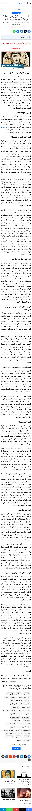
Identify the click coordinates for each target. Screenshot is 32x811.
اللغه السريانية (14, 727)
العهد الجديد (26, 720)
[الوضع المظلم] (27, 3)
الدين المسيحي (25, 707)
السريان (13, 710)
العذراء (12, 714)
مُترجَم (13, 9)
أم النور (18, 694)
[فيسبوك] (29, 31)
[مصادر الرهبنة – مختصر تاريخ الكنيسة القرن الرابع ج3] (8, 774)
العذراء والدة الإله (14, 717)
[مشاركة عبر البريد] (3, 756)
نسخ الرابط (16, 748)
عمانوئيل (18, 737)
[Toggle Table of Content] (27, 37)
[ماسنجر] (17, 31)
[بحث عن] (30, 3)
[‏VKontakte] (6, 756)
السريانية (5, 710)
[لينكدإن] (21, 31)
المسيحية (8, 733)
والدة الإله (26, 740)
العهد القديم (16, 720)
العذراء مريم (25, 717)
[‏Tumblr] (17, 756)
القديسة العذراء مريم (23, 723)
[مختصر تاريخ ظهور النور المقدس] (24, 793)
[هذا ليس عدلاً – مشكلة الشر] (8, 793)
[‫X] (25, 31)
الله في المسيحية (8, 730)
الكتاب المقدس (10, 723)
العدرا (19, 714)
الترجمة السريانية (24, 704)
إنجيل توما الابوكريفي (23, 697)
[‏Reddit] (10, 756)
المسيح (27, 733)
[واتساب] (14, 31)
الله (17, 730)
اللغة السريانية (25, 727)
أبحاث (14, 13)
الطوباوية (26, 714)
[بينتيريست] (14, 756)
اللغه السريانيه (25, 730)
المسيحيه (26, 737)
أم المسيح (26, 694)
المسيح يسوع (18, 733)
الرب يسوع (15, 707)
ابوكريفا (27, 700)
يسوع (3, 127)
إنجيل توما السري (10, 697)
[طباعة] (29, 759)
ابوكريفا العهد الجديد (16, 700)
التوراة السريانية (12, 704)
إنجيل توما (10, 694)
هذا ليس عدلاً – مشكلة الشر (9, 799)
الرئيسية (17, 9)
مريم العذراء (9, 737)
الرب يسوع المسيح (24, 710)
